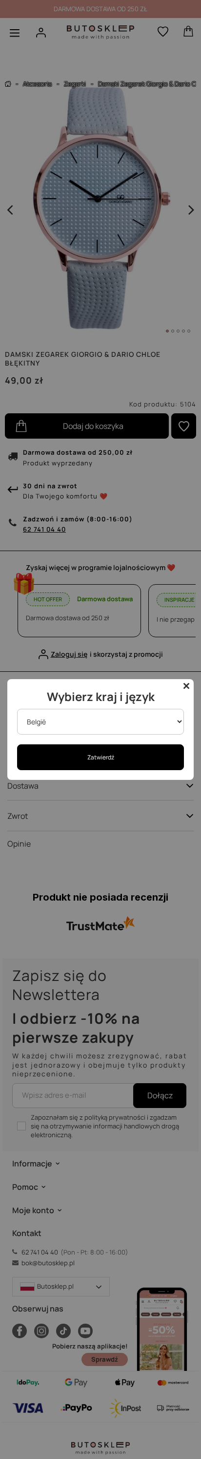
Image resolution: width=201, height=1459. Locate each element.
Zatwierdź (100, 757)
